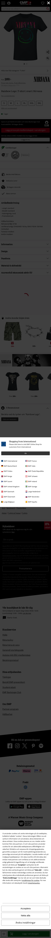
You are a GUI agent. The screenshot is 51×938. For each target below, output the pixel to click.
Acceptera (26, 908)
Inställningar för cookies (30, 880)
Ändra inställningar (25, 922)
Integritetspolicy (34, 883)
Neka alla (25, 915)
